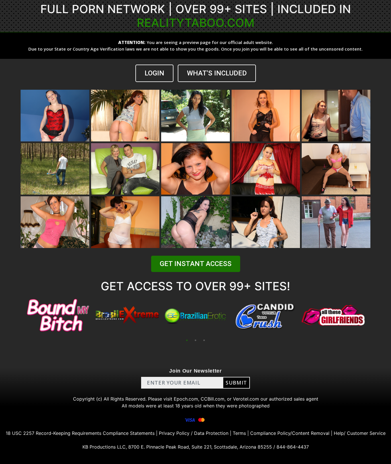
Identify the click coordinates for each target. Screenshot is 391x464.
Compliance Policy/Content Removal (289, 433)
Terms (239, 433)
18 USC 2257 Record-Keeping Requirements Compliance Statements (80, 433)
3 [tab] (204, 340)
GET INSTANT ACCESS (196, 264)
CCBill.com (212, 399)
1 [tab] (187, 340)
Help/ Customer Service (360, 433)
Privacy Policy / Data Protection (193, 433)
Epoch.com (186, 399)
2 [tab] (195, 340)
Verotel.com (246, 399)
